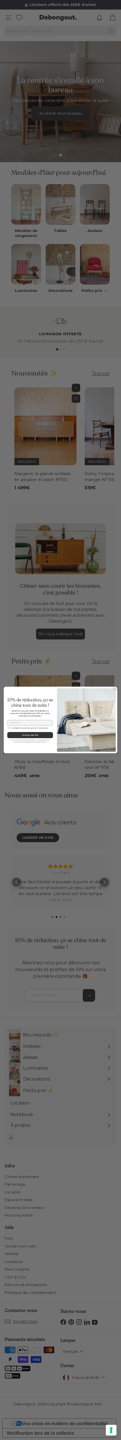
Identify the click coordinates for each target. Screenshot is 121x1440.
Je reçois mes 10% (30, 735)
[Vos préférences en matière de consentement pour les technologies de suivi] (111, 1430)
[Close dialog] (114, 689)
